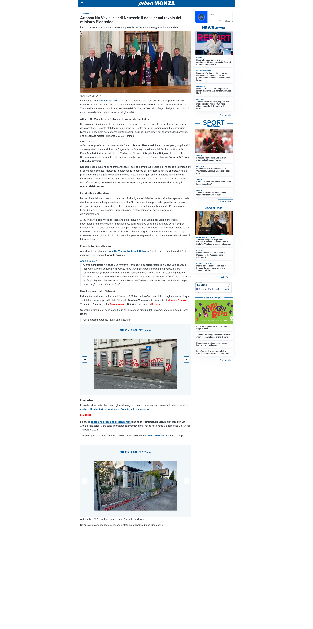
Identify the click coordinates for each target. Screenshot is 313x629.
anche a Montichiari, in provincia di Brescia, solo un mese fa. (114, 409)
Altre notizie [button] (225, 115)
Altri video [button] (226, 277)
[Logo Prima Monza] (156, 3)
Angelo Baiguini (89, 260)
